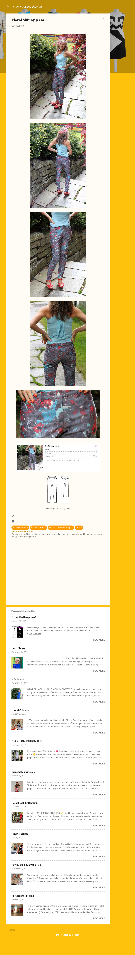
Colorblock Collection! (24, 802)
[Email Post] (13, 522)
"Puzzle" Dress (20, 710)
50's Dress (17, 679)
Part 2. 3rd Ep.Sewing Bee (26, 864)
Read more (99, 640)
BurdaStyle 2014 (20, 527)
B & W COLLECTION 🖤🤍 (26, 741)
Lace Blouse (18, 648)
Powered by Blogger (69, 935)
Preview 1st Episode (22, 895)
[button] (103, 19)
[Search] (127, 7)
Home (12, 930)
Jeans (79, 527)
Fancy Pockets (19, 833)
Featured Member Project (61, 527)
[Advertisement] (120, 53)
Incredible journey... (23, 772)
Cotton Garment (38, 527)
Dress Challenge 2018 (23, 617)
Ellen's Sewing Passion (27, 6)
